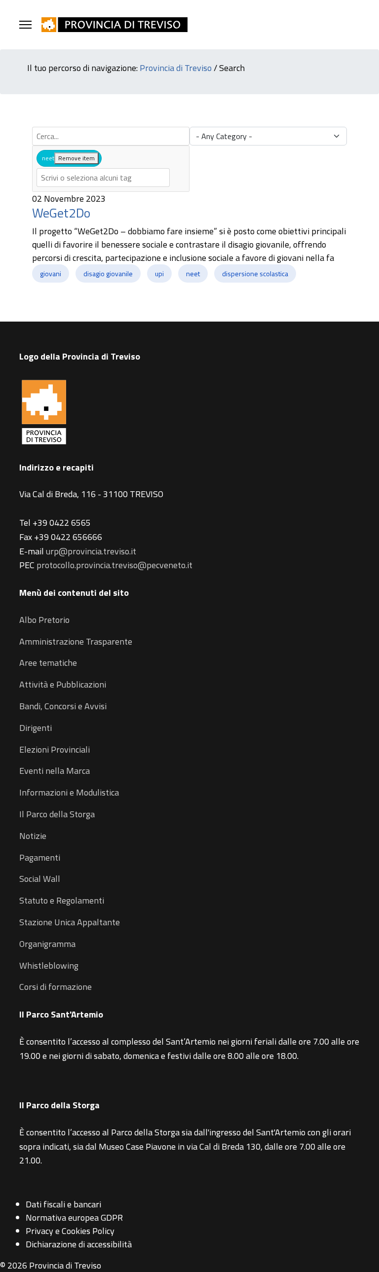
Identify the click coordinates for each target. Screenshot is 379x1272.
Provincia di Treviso (176, 67)
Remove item (76, 158)
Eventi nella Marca (54, 770)
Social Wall (39, 878)
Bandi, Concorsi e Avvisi (63, 706)
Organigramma (47, 943)
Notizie (32, 835)
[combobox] (111, 168)
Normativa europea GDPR (74, 1217)
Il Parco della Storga (57, 814)
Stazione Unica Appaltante (69, 922)
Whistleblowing (48, 965)
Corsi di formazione (55, 986)
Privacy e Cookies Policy (70, 1230)
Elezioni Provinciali (54, 749)
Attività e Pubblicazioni (62, 684)
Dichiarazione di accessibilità (79, 1244)
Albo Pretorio (44, 619)
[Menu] (25, 24)
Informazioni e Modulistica (69, 792)
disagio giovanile (108, 273)
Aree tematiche (48, 662)
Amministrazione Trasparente (75, 641)
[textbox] (103, 177)
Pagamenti (39, 857)
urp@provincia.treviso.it (91, 551)
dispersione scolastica (255, 273)
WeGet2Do (61, 212)
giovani (50, 273)
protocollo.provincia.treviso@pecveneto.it (114, 565)
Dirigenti (35, 727)
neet (193, 273)
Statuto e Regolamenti (61, 900)
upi (159, 273)
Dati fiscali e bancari (63, 1204)
